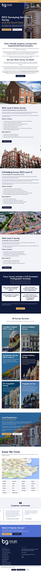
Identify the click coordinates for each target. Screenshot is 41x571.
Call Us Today (17, 534)
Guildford (23, 485)
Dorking (4, 485)
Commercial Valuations (6, 552)
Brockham (23, 481)
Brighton (32, 481)
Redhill (13, 490)
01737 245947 (22, 1)
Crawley (23, 483)
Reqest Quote (20, 308)
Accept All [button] (13, 569)
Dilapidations (4, 561)
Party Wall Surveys (5, 556)
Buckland (4, 483)
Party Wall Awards (5, 557)
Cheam (13, 483)
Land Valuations (5, 554)
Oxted (4, 490)
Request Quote (6, 29)
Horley (32, 485)
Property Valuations (6, 551)
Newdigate (33, 488)
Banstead (4, 481)
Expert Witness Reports (6, 562)
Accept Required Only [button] (21, 569)
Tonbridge (33, 490)
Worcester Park (14, 492)
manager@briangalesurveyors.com (31, 1)
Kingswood (24, 488)
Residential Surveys (6, 549)
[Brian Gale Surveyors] (7, 5)
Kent (13, 488)
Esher (13, 485)
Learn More (6, 349)
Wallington (4, 492)
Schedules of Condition (6, 564)
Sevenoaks (24, 490)
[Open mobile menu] (38, 5)
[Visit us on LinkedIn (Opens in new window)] (38, 1)
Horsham (4, 488)
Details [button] (28, 569)
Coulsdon (33, 483)
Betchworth (14, 481)
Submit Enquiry (17, 29)
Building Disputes (5, 559)
